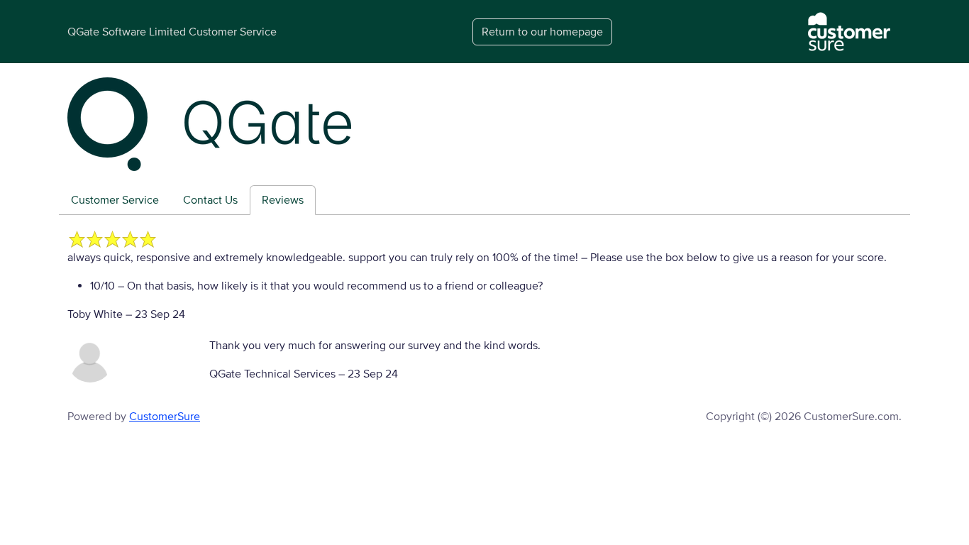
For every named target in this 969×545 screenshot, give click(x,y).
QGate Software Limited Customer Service (172, 32)
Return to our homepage (542, 32)
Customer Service (115, 200)
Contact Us (210, 200)
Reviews (283, 200)
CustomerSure (164, 416)
